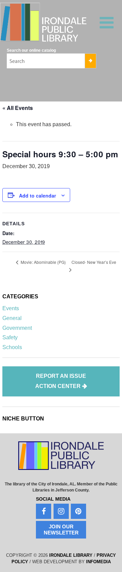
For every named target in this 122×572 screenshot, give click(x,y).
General (12, 318)
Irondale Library (71, 555)
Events (10, 308)
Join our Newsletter (61, 529)
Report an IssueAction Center (60, 381)
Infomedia (98, 561)
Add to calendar (37, 195)
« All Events (17, 108)
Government (17, 328)
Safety (10, 337)
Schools (12, 347)
